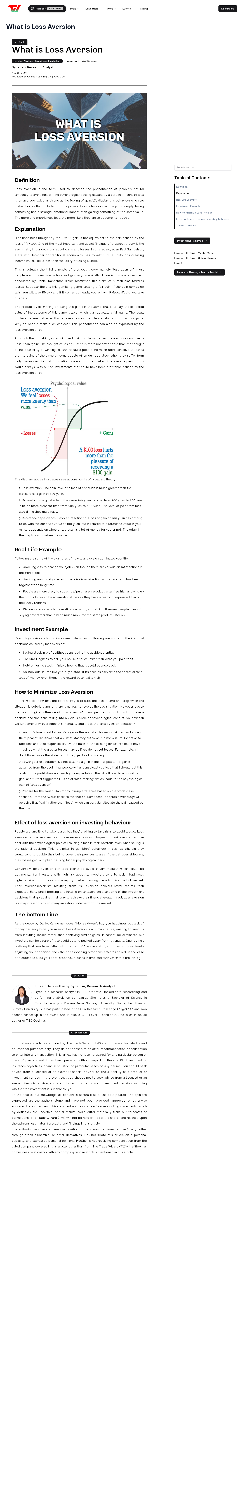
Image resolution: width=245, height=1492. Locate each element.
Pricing (144, 8)
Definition (182, 186)
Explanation (183, 193)
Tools (73, 8)
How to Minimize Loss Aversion (194, 212)
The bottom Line (186, 225)
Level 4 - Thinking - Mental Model (197, 272)
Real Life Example (186, 199)
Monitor (48, 8)
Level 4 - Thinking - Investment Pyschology (37, 61)
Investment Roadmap (190, 240)
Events (126, 8)
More (110, 8)
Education (92, 8)
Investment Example (188, 206)
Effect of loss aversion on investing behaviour (203, 219)
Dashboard (227, 8)
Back (22, 42)
